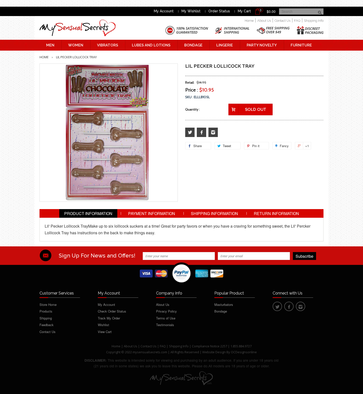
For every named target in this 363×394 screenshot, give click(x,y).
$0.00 (271, 11)
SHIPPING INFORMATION (214, 213)
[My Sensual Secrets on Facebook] (201, 132)
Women (75, 45)
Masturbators (223, 304)
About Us (264, 20)
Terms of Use (165, 318)
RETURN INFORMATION (276, 213)
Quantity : (192, 109)
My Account (164, 11)
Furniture (301, 45)
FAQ (297, 20)
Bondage (193, 45)
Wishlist (103, 324)
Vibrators (107, 45)
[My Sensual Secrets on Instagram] (213, 132)
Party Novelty (262, 45)
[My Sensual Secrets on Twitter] (190, 132)
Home (249, 20)
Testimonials (165, 324)
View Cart (105, 331)
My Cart (244, 11)
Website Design (214, 352)
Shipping (46, 318)
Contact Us (282, 20)
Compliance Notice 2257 (210, 346)
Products (46, 311)
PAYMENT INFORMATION (151, 213)
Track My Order (109, 318)
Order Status (219, 11)
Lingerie (224, 45)
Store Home (48, 304)
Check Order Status (112, 311)
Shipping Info (313, 20)
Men (50, 45)
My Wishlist (191, 11)
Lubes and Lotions (151, 45)
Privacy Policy (166, 311)
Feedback (47, 324)
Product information (88, 213)
